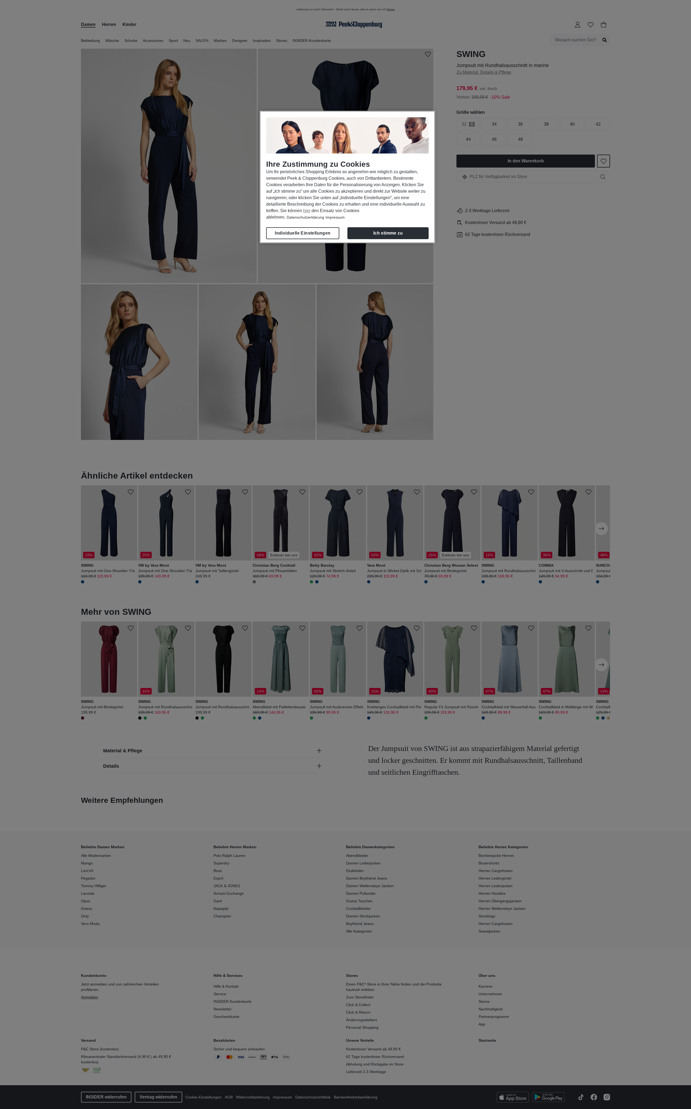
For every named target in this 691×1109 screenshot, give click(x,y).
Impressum (335, 217)
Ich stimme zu (388, 233)
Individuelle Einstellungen (302, 233)
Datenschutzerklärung (305, 217)
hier (306, 210)
